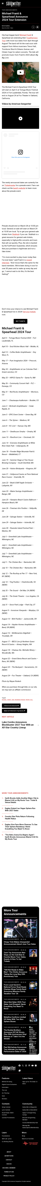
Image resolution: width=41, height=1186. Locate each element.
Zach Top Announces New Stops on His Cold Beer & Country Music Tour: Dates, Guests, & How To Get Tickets (15, 957)
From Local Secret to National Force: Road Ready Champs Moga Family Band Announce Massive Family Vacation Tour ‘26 (15, 989)
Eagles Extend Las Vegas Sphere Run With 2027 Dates (20, 809)
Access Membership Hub (30, 1122)
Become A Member (8, 1168)
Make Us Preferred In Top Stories (14, 711)
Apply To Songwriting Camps (29, 1114)
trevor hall (29, 699)
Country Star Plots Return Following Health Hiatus (19, 817)
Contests (6, 1104)
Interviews (5, 1087)
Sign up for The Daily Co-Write (30, 1082)
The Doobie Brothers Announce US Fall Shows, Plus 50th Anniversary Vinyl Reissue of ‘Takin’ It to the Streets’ (15, 1034)
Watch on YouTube (28, 1138)
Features (5, 1078)
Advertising (9, 1156)
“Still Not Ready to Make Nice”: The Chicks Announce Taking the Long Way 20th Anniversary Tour (15, 973)
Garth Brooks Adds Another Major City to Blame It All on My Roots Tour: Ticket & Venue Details (21, 800)
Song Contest (6, 1107)
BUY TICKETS (20, 321)
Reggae (23, 699)
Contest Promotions (8, 1117)
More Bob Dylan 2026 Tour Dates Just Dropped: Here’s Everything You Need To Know (15, 1005)
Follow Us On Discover (11, 705)
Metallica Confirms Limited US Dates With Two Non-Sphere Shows (15, 1019)
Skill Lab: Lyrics (6, 1138)
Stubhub (15, 234)
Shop (23, 1136)
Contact (9, 1160)
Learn (4, 1133)
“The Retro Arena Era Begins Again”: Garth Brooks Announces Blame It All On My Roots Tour (21, 837)
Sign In (9, 1164)
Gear (3, 1096)
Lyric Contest (6, 1110)
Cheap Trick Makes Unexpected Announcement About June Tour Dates (20, 943)
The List (4, 1090)
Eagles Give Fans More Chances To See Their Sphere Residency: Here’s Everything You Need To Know (21, 827)
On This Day (5, 1093)
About (9, 1152)
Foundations (6, 1136)
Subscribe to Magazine (29, 1107)
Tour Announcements (9, 10)
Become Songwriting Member (28, 1118)
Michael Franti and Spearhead (11, 699)
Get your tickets (29, 312)
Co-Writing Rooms (7, 1141)
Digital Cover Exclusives (9, 1084)
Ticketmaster (9, 185)
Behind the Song (7, 1081)
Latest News (27, 1078)
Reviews (4, 1098)
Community (27, 1104)
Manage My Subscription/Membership (30, 1126)
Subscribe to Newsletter (29, 1110)
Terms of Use (9, 1172)
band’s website (19, 188)
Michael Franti (25, 35)
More (24, 1133)
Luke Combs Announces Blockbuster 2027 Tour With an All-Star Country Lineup (18, 725)
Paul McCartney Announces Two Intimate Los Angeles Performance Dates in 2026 (15, 1049)
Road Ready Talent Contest (8, 1114)
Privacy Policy (9, 1176)
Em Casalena (6, 25)
